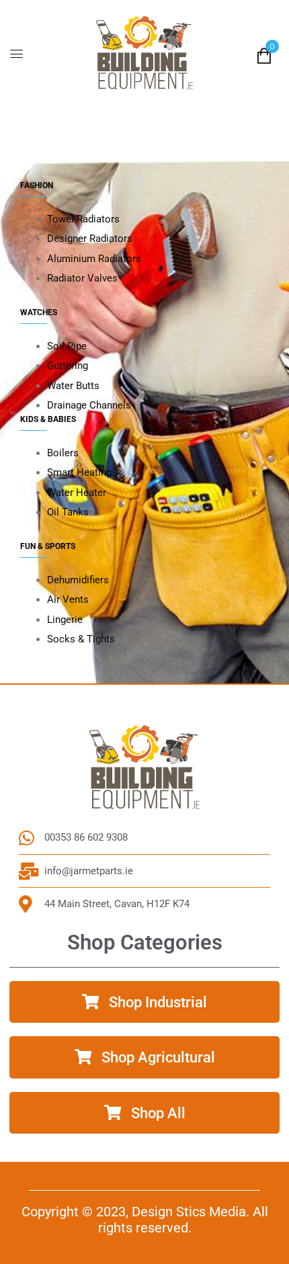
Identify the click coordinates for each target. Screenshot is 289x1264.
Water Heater (76, 493)
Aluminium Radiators (94, 259)
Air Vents (68, 599)
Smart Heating (79, 472)
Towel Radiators (83, 219)
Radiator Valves (82, 278)
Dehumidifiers (78, 580)
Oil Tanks (68, 512)
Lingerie (65, 620)
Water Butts (73, 386)
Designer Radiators (89, 239)
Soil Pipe (67, 346)
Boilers (63, 453)
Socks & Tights (81, 639)
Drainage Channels (89, 405)
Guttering (67, 366)
